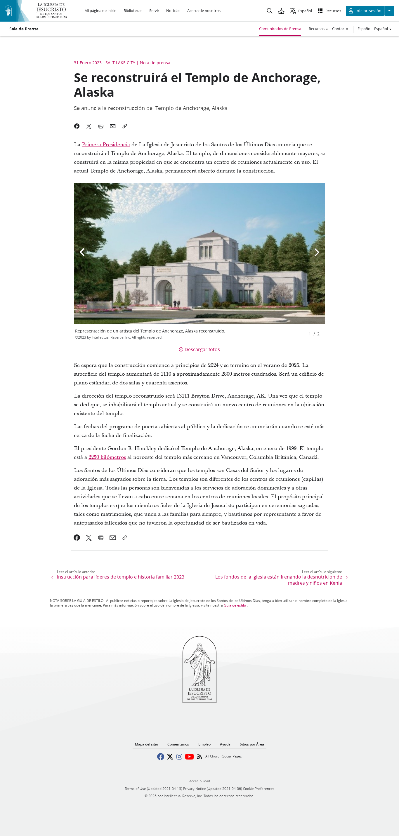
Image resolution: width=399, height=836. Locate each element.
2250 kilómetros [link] (107, 457)
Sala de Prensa (24, 29)
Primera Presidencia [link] (106, 144)
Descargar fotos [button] (202, 349)
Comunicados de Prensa (280, 28)
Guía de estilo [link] (235, 605)
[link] (77, 538)
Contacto (340, 28)
